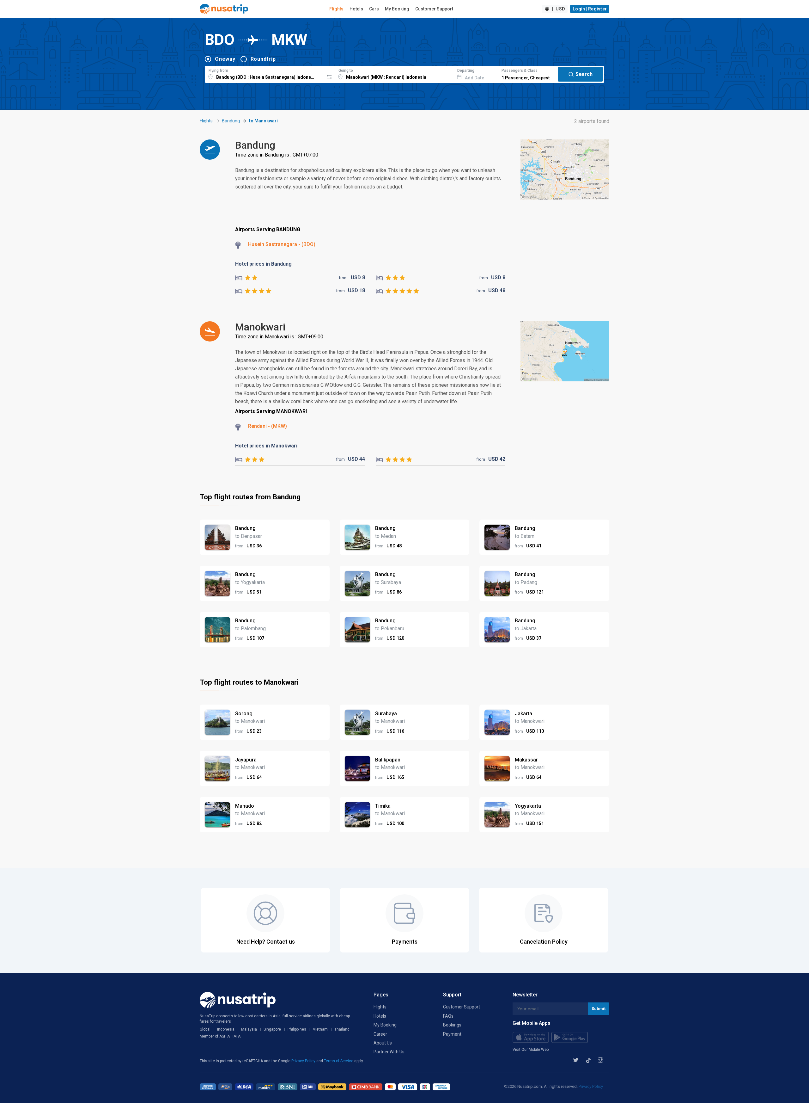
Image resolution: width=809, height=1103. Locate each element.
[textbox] (264, 73)
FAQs (448, 1016)
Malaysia (249, 1029)
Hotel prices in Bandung (263, 264)
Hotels (356, 8)
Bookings (452, 1024)
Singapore (272, 1029)
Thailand (342, 1029)
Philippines (297, 1029)
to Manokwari (263, 120)
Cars (374, 8)
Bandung (231, 120)
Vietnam (320, 1029)
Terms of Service (339, 1061)
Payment (452, 1034)
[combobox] (264, 73)
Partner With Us (389, 1051)
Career (380, 1034)
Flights (336, 8)
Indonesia (225, 1029)
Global (205, 1029)
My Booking (397, 8)
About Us (383, 1042)
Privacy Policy (303, 1061)
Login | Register (590, 8)
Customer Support (434, 8)
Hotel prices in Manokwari (266, 446)
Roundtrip (263, 59)
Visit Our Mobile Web (531, 1049)
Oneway (225, 59)
